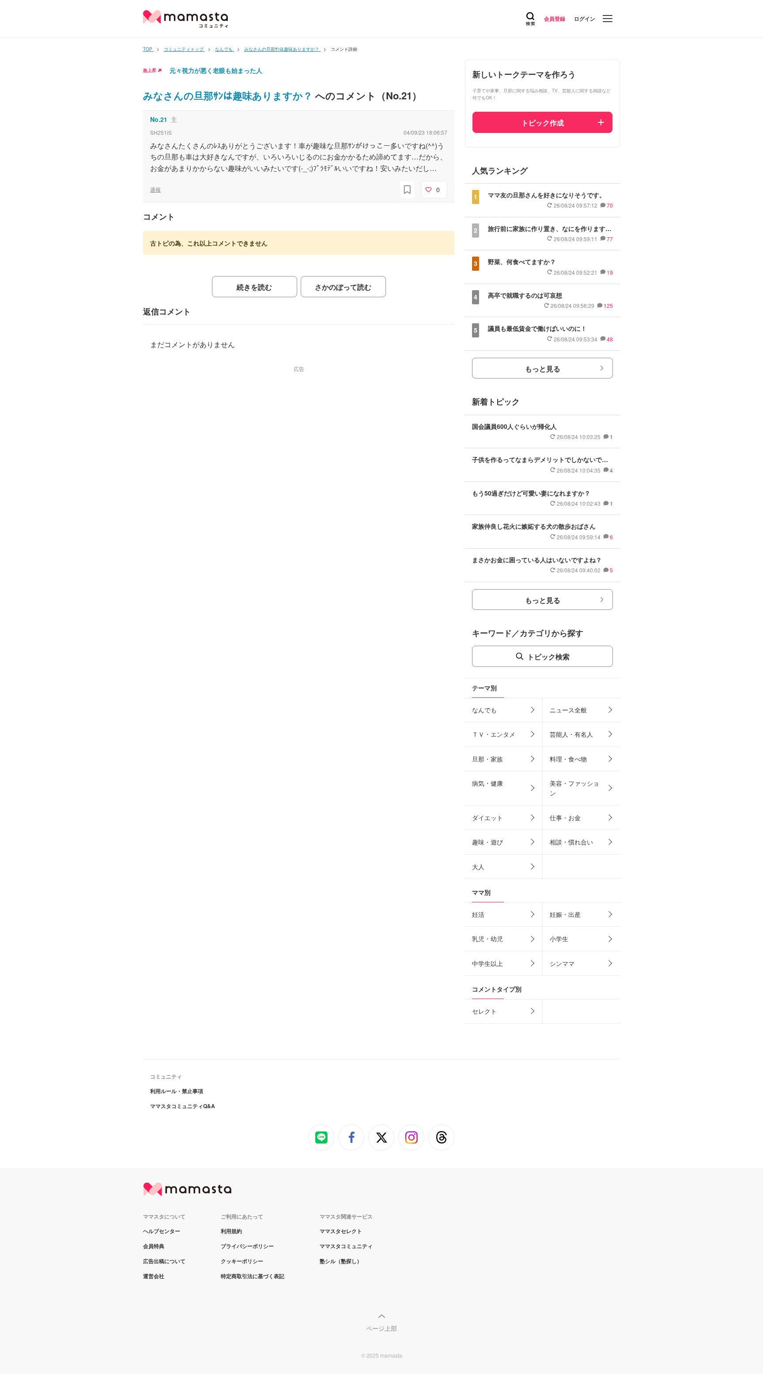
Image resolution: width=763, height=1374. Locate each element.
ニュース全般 (568, 709)
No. (158, 119)
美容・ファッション (574, 788)
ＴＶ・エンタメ (493, 734)
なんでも (484, 709)
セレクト (484, 1011)
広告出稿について (164, 1261)
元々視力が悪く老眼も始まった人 (216, 70)
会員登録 (554, 19)
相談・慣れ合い (571, 841)
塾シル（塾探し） (341, 1261)
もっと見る (542, 368)
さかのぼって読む (343, 287)
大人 (478, 866)
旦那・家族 (487, 758)
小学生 (559, 938)
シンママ (562, 963)
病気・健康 (487, 783)
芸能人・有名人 (571, 734)
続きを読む (254, 287)
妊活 (478, 914)
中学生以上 (487, 963)
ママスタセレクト (341, 1231)
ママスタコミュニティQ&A (182, 1106)
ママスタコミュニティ (346, 1246)
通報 (155, 189)
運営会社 (153, 1276)
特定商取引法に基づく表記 (252, 1276)
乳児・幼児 (487, 938)
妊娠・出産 (565, 914)
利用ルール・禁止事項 (176, 1091)
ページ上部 (381, 1328)
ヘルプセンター (161, 1231)
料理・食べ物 (568, 758)
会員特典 (153, 1246)
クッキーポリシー (242, 1261)
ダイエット (487, 817)
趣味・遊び (487, 841)
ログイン (584, 19)
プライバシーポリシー (247, 1246)
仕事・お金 (565, 817)
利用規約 (231, 1231)
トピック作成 (542, 122)
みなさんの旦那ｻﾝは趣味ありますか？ (229, 95)
